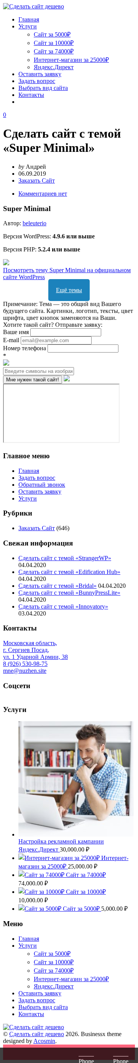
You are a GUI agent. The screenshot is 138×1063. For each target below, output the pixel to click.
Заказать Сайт (36, 180)
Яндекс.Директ (54, 67)
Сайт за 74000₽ (54, 51)
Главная (28, 19)
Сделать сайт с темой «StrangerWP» (64, 558)
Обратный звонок (41, 484)
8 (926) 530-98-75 (25, 663)
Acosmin (44, 1041)
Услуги (27, 26)
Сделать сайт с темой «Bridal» (57, 585)
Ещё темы (69, 290)
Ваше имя (16, 332)
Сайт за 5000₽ (52, 34)
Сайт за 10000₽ (54, 43)
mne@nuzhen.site (24, 670)
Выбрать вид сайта (43, 88)
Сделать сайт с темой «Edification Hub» (69, 572)
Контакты (31, 94)
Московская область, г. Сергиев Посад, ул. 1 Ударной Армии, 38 (35, 650)
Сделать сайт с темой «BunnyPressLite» (69, 592)
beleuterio (34, 223)
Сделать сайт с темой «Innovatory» (63, 606)
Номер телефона (25, 348)
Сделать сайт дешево (36, 1034)
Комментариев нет (42, 193)
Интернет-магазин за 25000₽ (71, 60)
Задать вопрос (36, 81)
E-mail (12, 340)
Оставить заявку (39, 74)
